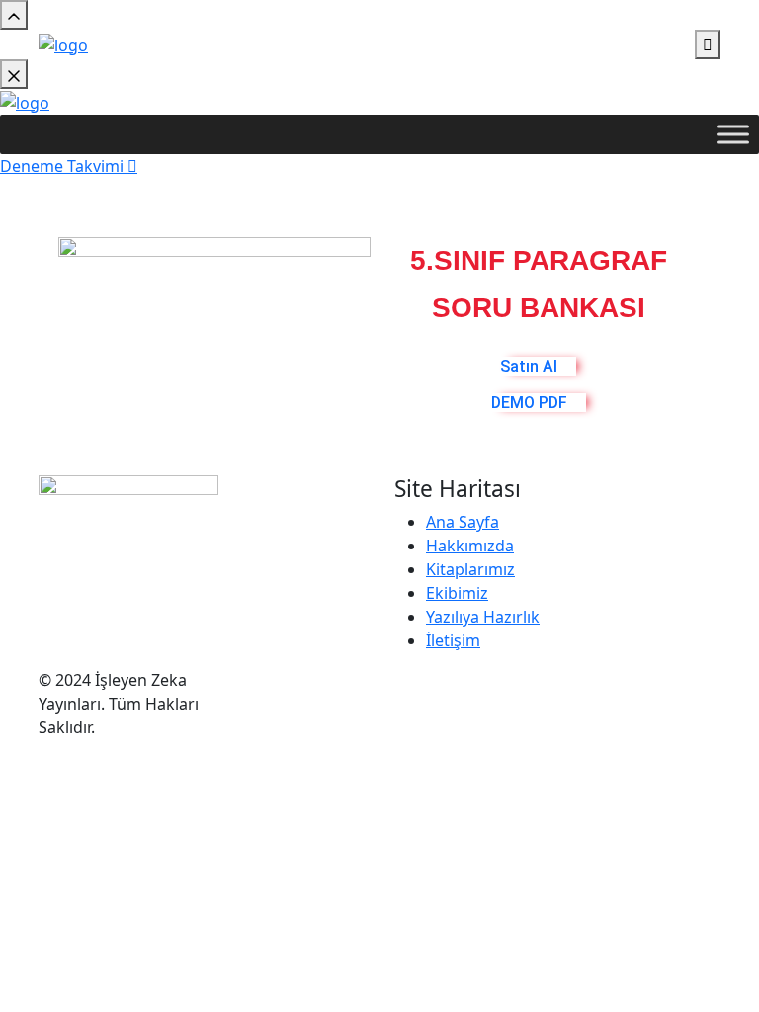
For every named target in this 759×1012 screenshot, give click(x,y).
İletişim (453, 640)
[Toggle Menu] (733, 134)
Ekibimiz (457, 593)
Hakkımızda (470, 545)
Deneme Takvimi (63, 166)
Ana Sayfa (462, 522)
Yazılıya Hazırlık (483, 617)
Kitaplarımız (470, 569)
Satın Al (528, 366)
